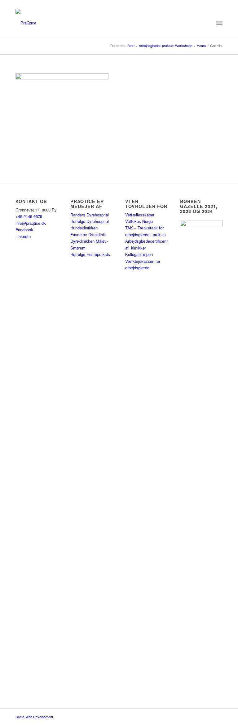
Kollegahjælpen (139, 254)
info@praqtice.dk (30, 223)
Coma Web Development (34, 716)
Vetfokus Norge (139, 221)
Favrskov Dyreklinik (88, 234)
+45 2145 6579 (28, 216)
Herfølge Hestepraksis (90, 254)
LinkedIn (23, 236)
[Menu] (219, 23)
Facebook (24, 229)
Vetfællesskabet (139, 215)
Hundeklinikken (84, 228)
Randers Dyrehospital (89, 215)
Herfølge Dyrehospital (89, 221)
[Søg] (206, 23)
